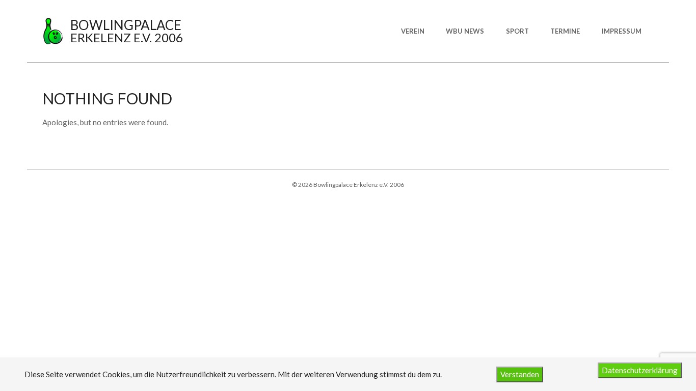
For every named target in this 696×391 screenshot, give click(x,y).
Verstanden (519, 374)
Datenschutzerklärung (640, 370)
